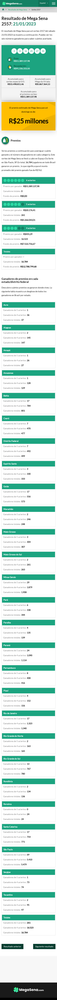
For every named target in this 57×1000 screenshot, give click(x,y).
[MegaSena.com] (11, 3)
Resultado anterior (12, 946)
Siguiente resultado (44, 946)
